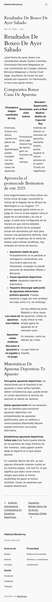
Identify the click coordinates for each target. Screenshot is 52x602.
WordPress (22, 596)
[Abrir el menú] (46, 4)
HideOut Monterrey (13, 4)
